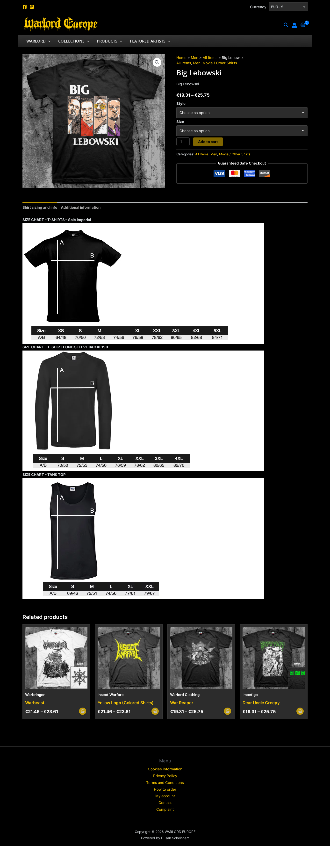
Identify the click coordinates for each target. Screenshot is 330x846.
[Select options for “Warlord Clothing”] (227, 711)
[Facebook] (24, 7)
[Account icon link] (294, 25)
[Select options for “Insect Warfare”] (155, 711)
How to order (165, 789)
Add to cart (208, 141)
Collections (71, 41)
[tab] (39, 207)
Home (181, 57)
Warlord (36, 41)
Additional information (80, 207)
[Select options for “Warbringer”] (82, 711)
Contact (165, 802)
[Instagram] (32, 7)
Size (180, 121)
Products (107, 41)
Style (181, 103)
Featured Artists (147, 41)
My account (165, 796)
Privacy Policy (165, 776)
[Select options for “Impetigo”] (300, 711)
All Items (210, 57)
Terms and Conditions (165, 782)
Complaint (165, 809)
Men (194, 57)
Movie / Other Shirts (219, 63)
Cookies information (165, 769)
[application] (48, 41)
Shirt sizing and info (39, 207)
